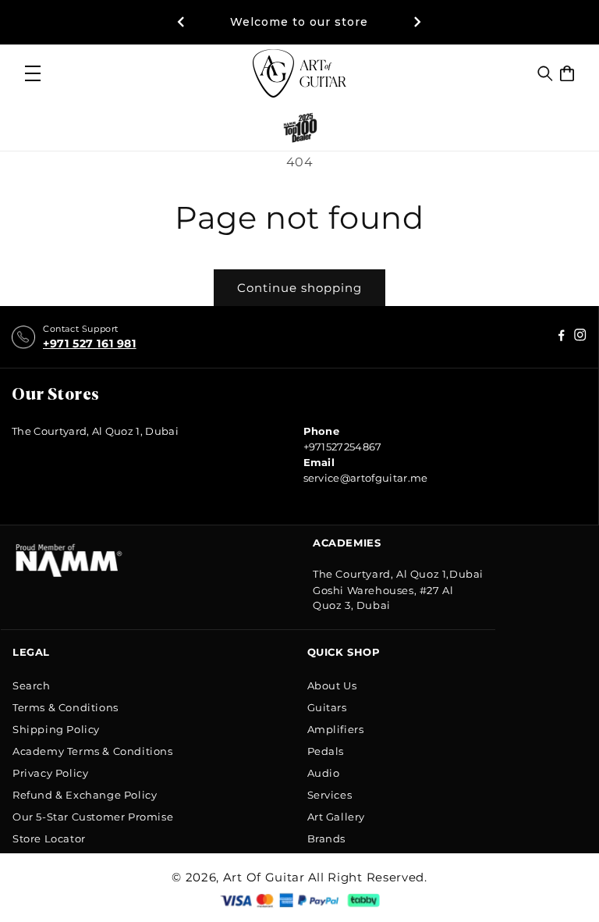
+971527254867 (342, 446)
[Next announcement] (418, 22)
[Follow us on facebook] (580, 337)
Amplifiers (335, 729)
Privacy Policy (50, 773)
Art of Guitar (264, 877)
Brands (326, 838)
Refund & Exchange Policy (84, 795)
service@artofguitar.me (365, 478)
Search (31, 685)
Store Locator (49, 838)
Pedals (326, 751)
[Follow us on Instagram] (561, 337)
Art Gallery (336, 816)
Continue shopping (299, 287)
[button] (545, 73)
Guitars (327, 707)
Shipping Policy (56, 729)
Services (330, 795)
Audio (323, 773)
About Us (332, 685)
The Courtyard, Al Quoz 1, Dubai (95, 431)
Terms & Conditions (65, 707)
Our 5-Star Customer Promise (92, 816)
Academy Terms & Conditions (92, 751)
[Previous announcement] (181, 22)
